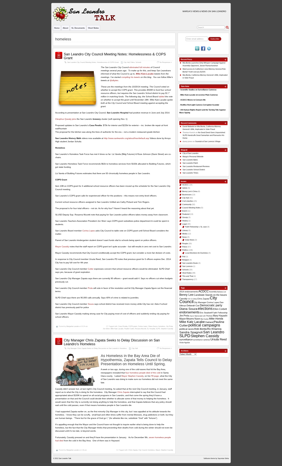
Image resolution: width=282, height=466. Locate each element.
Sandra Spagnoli (191, 332)
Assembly (213, 292)
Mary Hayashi (220, 315)
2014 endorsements (188, 291)
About (65, 28)
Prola (90, 288)
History (185, 221)
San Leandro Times (190, 173)
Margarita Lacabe (72, 326)
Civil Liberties (187, 201)
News (184, 237)
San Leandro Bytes (190, 160)
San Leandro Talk (65, 458)
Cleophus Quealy (63, 119)
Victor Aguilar (184, 343)
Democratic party (211, 305)
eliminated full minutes (139, 67)
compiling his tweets (130, 77)
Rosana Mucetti (140, 329)
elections (205, 308)
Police (132, 62)
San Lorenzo (187, 266)
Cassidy (183, 298)
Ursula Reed (218, 339)
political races (186, 329)
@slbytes (114, 80)
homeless (161, 326)
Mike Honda (216, 318)
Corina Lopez (88, 230)
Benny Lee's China (189, 191)
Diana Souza (152, 326)
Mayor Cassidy (62, 246)
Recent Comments (189, 123)
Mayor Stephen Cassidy (132, 376)
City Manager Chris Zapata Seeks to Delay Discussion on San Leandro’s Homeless (112, 342)
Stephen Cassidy (167, 329)
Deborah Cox (193, 305)
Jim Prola (169, 326)
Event (184, 211)
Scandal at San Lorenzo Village (207, 141)
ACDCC (185, 185)
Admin (184, 188)
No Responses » (166, 62)
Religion (185, 260)
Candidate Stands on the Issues (210, 295)
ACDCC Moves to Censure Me (193, 100)
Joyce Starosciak (196, 316)
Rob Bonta (200, 328)
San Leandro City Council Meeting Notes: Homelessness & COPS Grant (115, 56)
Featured (185, 214)
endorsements (189, 312)
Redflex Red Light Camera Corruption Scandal (199, 105)
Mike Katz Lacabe (117, 329)
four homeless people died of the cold (142, 373)
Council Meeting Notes (191, 208)
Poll (183, 257)
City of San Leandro (190, 153)
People (185, 244)
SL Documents (78, 28)
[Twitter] (197, 48)
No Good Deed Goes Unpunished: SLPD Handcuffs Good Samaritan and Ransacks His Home (204, 135)
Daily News (189, 240)
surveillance (186, 339)
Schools (138, 62)
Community (186, 204)
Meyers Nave (193, 318)
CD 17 (190, 299)
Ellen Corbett (220, 309)
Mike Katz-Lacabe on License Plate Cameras (199, 95)
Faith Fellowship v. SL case (196, 227)
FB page (155, 376)
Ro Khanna (214, 328)
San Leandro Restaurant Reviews (196, 166)
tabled (161, 96)
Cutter (91, 269)
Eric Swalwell (206, 313)
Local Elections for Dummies (196, 253)
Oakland (209, 322)
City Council (143, 450)
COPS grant (132, 326)
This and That (187, 276)
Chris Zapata (123, 392)
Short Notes (93, 28)
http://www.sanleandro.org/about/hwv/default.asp (126, 138)
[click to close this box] (225, 59)
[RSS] (209, 48)
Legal (184, 224)
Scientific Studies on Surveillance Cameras (198, 90)
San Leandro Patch (190, 163)
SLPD (158, 329)
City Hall (127, 62)
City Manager (200, 302)
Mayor (158, 450)
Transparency (187, 279)
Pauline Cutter (129, 329)
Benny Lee (186, 294)
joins (74, 119)
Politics (185, 250)
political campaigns (204, 325)
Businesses (187, 195)
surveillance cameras (201, 340)
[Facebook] (203, 48)
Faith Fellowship (220, 313)
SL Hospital (151, 329)
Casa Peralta (122, 326)
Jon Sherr (106, 329)
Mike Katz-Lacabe (145, 74)
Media (184, 234)
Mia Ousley (204, 319)
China (195, 299)
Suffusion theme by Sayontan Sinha (216, 458)
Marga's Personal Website (193, 157)
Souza (91, 304)
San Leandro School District (194, 170)
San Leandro (213, 332)
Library (185, 230)
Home (56, 28)
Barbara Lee (221, 292)
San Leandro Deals (190, 263)
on (190, 126)
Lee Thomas (208, 316)
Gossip (185, 217)
